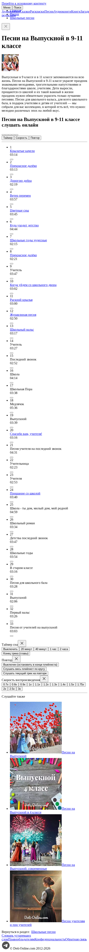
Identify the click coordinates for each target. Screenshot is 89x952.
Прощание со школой (25, 493)
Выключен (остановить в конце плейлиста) (30, 664)
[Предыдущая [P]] (3, 134)
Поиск (17, 7)
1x (30, 684)
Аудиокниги (62, 11)
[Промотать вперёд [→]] (13, 134)
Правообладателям (21, 939)
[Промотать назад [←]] (6, 134)
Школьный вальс (22, 329)
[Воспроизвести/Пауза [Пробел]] (10, 134)
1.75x (80, 684)
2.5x (12, 688)
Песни (49, 11)
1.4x (63, 684)
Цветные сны (19, 210)
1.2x (46, 684)
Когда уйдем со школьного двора (33, 285)
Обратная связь (76, 939)
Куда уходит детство (24, 225)
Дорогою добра (21, 180)
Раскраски (37, 11)
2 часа (64, 649)
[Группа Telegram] (6, 948)
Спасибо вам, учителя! (26, 434)
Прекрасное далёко (23, 166)
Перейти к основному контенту (24, 3)
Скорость (21, 137)
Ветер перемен (20, 195)
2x (4, 688)
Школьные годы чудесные (28, 240)
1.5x (71, 684)
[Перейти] (11, 159)
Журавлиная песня (23, 314)
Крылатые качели (22, 151)
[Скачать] (11, 278)
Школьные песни (22, 18)
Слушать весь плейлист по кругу (24, 669)
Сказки (25, 11)
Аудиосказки (11, 11)
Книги (76, 11)
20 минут (26, 649)
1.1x (37, 684)
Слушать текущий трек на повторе (25, 673)
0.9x (22, 684)
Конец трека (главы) (15, 653)
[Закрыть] (6, 26)
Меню (7, 7)
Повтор (35, 137)
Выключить (10, 649)
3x (19, 688)
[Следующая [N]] (16, 134)
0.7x (5, 684)
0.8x (14, 684)
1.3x (54, 684)
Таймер (7, 137)
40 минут (41, 649)
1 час (53, 649)
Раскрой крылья (21, 300)
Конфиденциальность (50, 939)
